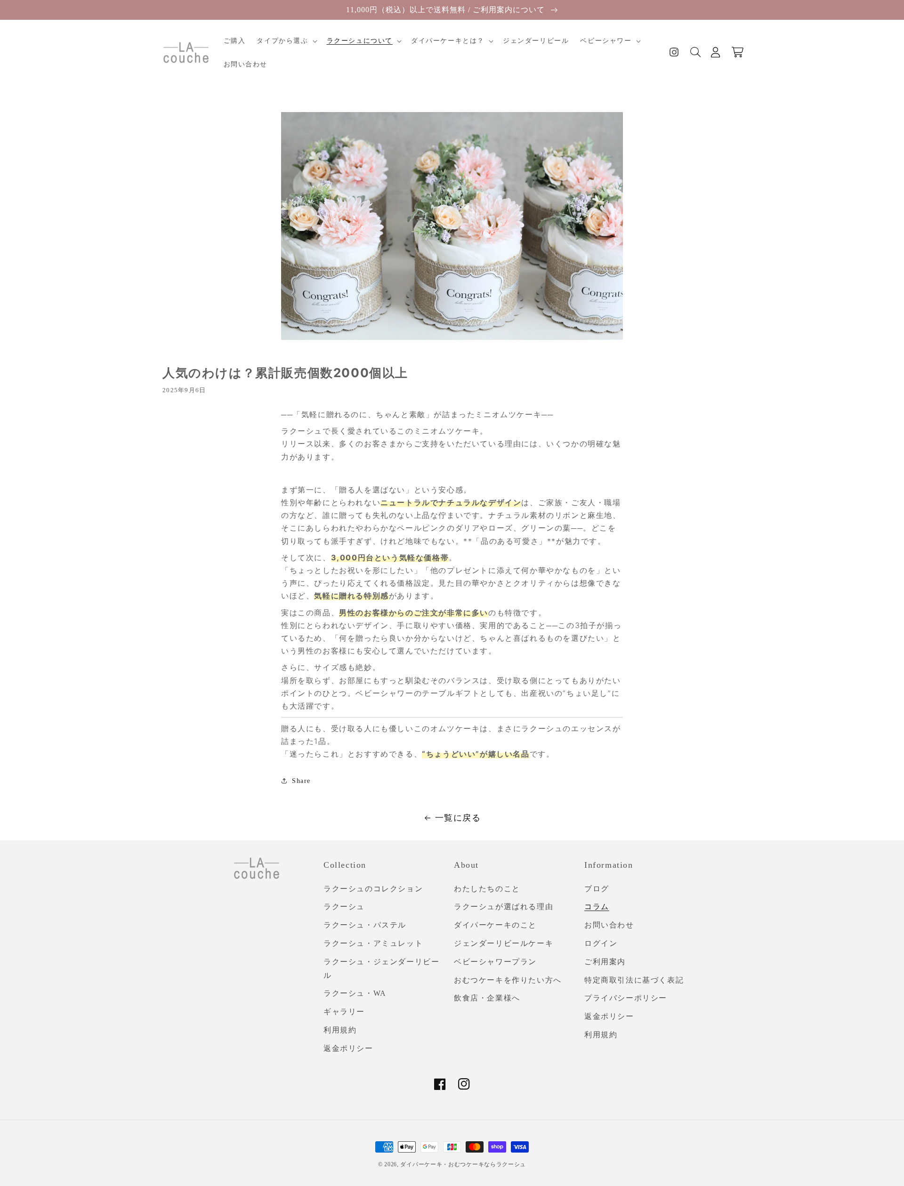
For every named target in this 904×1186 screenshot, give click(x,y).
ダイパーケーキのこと (495, 925)
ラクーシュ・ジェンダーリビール (381, 968)
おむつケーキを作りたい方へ (508, 980)
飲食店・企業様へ (487, 998)
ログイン (600, 943)
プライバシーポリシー (625, 998)
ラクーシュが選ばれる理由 (503, 907)
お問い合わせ (609, 925)
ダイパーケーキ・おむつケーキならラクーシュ (463, 1164)
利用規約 (339, 1030)
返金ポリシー (348, 1048)
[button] (286, 40)
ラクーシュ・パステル (364, 925)
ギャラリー (344, 1012)
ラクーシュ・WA (355, 993)
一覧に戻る (458, 818)
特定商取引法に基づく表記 (634, 980)
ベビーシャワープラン (495, 962)
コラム (596, 907)
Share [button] (301, 780)
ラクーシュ (344, 907)
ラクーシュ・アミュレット (373, 943)
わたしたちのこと (487, 889)
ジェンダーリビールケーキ (503, 943)
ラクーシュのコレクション (373, 889)
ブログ (596, 889)
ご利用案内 (605, 962)
